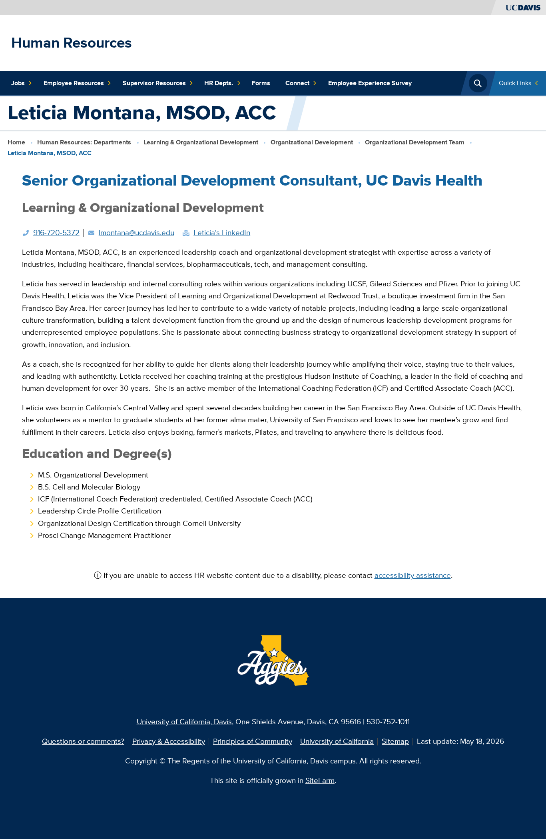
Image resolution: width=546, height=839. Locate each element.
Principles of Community (252, 741)
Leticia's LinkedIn (221, 232)
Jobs (18, 83)
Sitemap (395, 741)
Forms (261, 83)
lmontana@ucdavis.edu (136, 232)
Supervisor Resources (154, 83)
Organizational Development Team (414, 142)
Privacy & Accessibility (168, 741)
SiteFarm (320, 780)
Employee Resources (74, 83)
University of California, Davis (184, 721)
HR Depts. (218, 83)
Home (16, 142)
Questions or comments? (83, 741)
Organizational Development (312, 142)
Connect (297, 83)
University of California (337, 741)
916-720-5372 (56, 232)
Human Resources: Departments (84, 142)
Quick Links (515, 83)
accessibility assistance (413, 575)
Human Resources (71, 43)
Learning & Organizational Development (200, 142)
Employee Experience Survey (370, 83)
